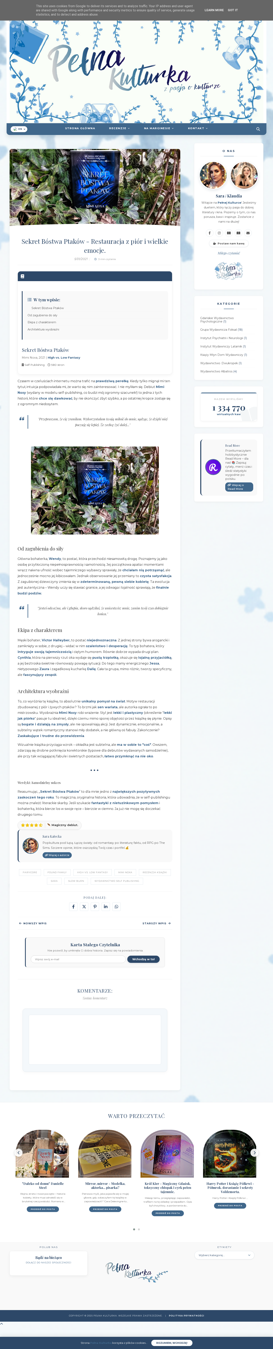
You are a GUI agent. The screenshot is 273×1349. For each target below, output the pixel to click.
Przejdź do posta (43, 1209)
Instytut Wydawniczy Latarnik (221, 346)
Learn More (214, 10)
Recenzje (117, 128)
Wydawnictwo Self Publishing (117, 881)
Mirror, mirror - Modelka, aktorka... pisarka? (105, 1185)
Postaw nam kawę (231, 243)
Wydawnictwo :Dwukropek (219, 363)
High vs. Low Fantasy (92, 872)
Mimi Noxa (125, 872)
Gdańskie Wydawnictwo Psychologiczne (217, 319)
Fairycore (30, 872)
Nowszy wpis (35, 923)
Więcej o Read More (236, 486)
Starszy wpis (154, 923)
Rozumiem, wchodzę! (171, 1342)
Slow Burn (76, 881)
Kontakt (196, 128)
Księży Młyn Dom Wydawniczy (221, 355)
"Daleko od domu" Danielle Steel (43, 1185)
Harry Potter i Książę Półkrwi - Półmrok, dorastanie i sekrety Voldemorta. (230, 1187)
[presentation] (19, 1153)
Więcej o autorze (58, 855)
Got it (233, 10)
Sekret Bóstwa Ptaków (48, 308)
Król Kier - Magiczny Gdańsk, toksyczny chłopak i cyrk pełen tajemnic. (167, 1187)
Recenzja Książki (155, 872)
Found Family (57, 872)
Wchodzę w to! (143, 959)
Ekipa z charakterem (42, 322)
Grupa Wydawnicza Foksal (218, 330)
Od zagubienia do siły (42, 315)
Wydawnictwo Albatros (216, 371)
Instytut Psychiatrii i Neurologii (221, 338)
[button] (134, 1229)
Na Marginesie (157, 128)
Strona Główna (80, 128)
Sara (54, 881)
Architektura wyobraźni (43, 329)
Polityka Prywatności (186, 1315)
